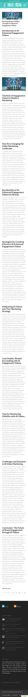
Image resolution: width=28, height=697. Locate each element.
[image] (12, 16)
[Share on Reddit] (22, 593)
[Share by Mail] (24, 593)
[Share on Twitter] (6, 593)
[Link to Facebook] (20, 694)
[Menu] (24, 5)
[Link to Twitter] (25, 694)
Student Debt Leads (14, 27)
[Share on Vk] (19, 593)
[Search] (20, 5)
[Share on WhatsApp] (9, 593)
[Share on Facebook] (3, 593)
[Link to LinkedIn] (22, 694)
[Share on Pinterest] (11, 593)
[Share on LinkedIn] (14, 593)
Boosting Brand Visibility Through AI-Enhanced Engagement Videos (11, 23)
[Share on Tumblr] (16, 593)
